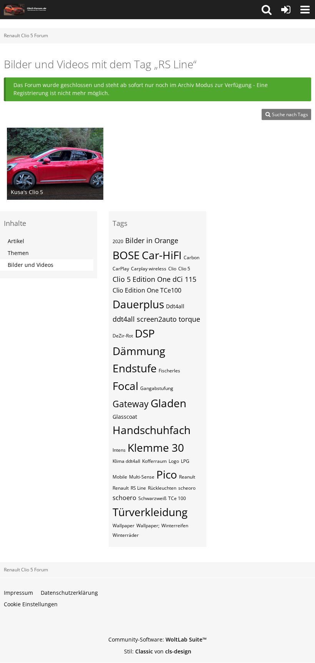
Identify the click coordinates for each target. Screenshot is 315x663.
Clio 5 (184, 268)
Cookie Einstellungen (31, 604)
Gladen (168, 403)
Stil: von (157, 651)
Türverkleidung (150, 512)
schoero (124, 498)
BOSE (126, 255)
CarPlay (121, 268)
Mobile (120, 477)
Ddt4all (175, 306)
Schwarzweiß (152, 498)
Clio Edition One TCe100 (147, 290)
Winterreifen (174, 525)
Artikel (16, 241)
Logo (174, 461)
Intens (119, 450)
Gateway (131, 404)
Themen (18, 253)
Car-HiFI (162, 255)
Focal (125, 385)
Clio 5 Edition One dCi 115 (154, 279)
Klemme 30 (156, 447)
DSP (145, 333)
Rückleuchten (162, 488)
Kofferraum (154, 461)
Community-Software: (157, 639)
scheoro (187, 488)
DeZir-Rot (123, 335)
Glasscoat (125, 416)
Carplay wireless (148, 268)
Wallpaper (123, 525)
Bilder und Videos (30, 264)
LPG (185, 461)
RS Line (138, 488)
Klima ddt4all (126, 461)
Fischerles (169, 370)
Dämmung (139, 351)
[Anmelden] (285, 9)
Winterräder (126, 535)
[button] (266, 9)
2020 (118, 241)
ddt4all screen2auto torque (156, 319)
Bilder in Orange (151, 240)
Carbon (191, 257)
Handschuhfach (152, 430)
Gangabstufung (156, 388)
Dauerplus (138, 304)
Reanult (187, 477)
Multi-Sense (141, 477)
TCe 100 (177, 498)
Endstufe (135, 368)
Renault (121, 488)
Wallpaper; (147, 525)
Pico (166, 474)
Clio (172, 268)
